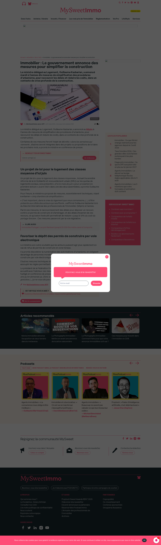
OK (144, 540)
